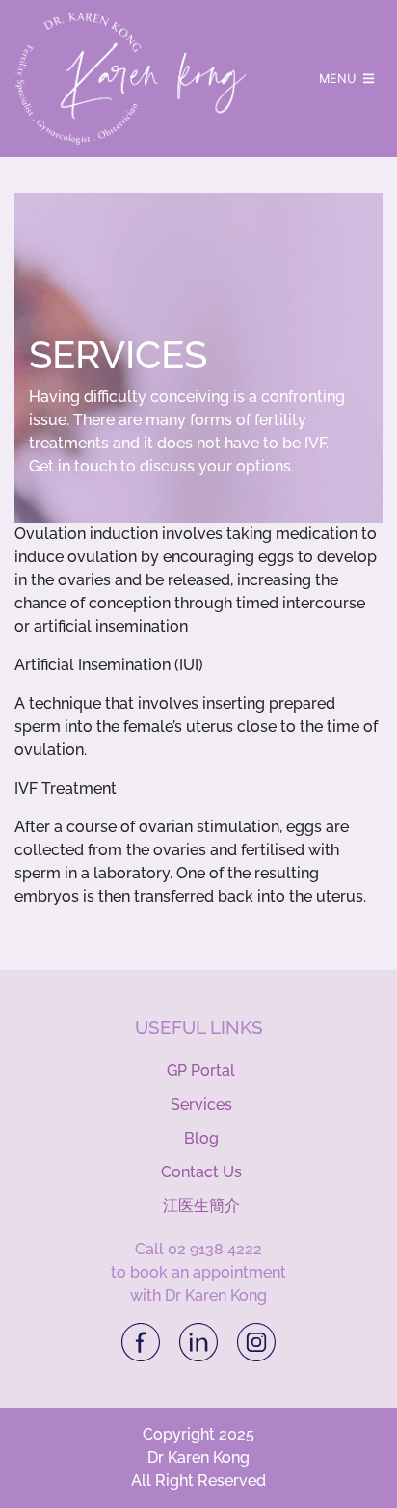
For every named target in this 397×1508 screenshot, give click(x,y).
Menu (339, 78)
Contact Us (201, 1172)
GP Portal (201, 1071)
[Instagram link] (256, 1341)
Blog (201, 1138)
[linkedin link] (200, 1341)
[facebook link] (142, 1341)
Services (201, 1104)
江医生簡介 (201, 1206)
